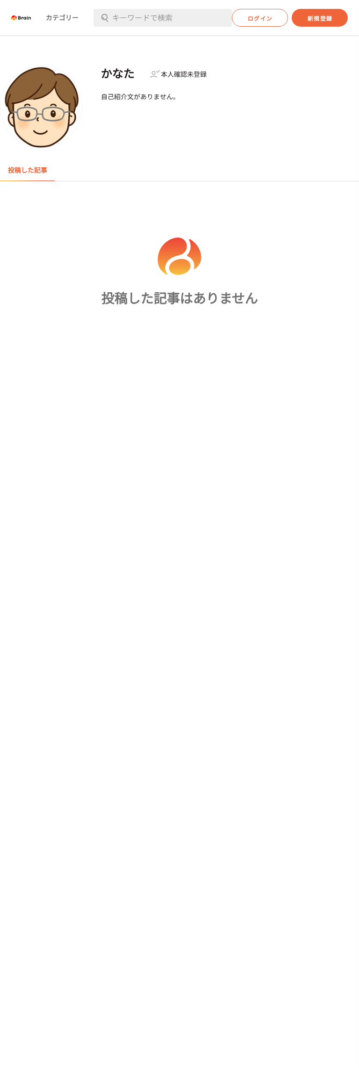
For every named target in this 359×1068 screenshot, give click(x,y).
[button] (21, 17)
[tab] (27, 170)
